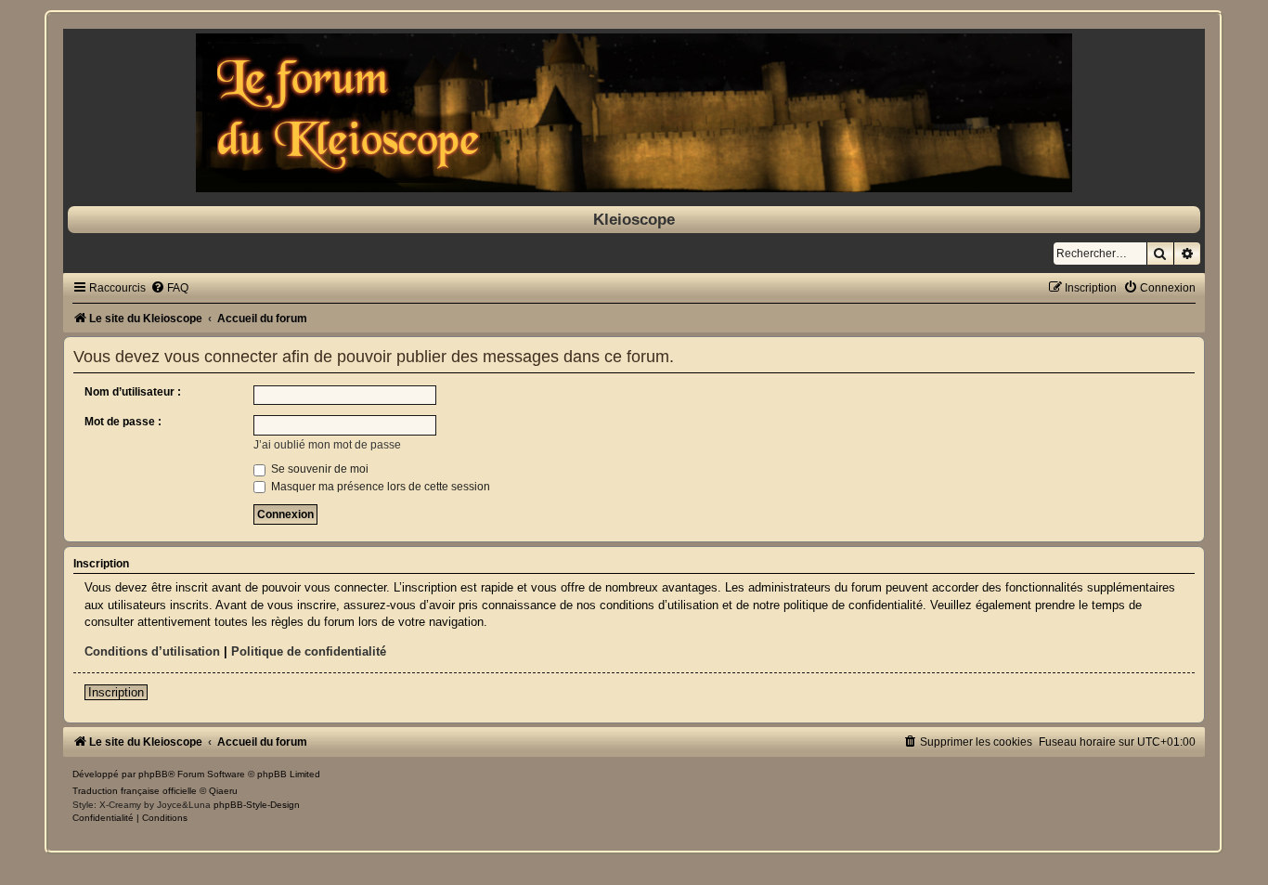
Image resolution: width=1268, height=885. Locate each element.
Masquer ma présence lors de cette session (379, 486)
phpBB (153, 774)
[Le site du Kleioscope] (633, 112)
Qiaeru (223, 791)
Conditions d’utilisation (152, 651)
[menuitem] (169, 287)
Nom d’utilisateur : (132, 391)
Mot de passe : (123, 421)
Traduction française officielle (134, 791)
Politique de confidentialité (308, 651)
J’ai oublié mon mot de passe (327, 444)
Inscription (116, 692)
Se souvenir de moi (318, 468)
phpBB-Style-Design (256, 805)
